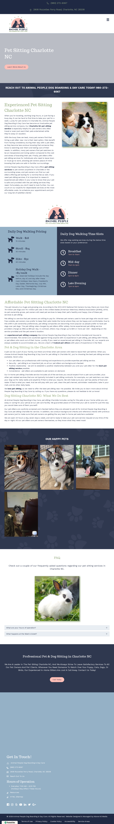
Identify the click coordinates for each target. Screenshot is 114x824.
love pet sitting (14, 389)
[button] (57, 627)
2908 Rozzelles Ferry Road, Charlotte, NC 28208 (59, 9)
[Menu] (108, 19)
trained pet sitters (61, 343)
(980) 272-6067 (59, 3)
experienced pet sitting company (22, 335)
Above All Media (100, 816)
